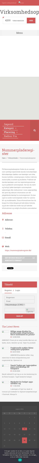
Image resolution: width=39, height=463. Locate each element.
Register (8, 290)
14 (24, 429)
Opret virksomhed (9, 3)
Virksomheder (13, 158)
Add (31, 20)
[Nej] (37, 456)
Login (17, 290)
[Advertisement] (19, 56)
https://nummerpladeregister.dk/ (18, 250)
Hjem (4, 158)
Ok (20, 460)
